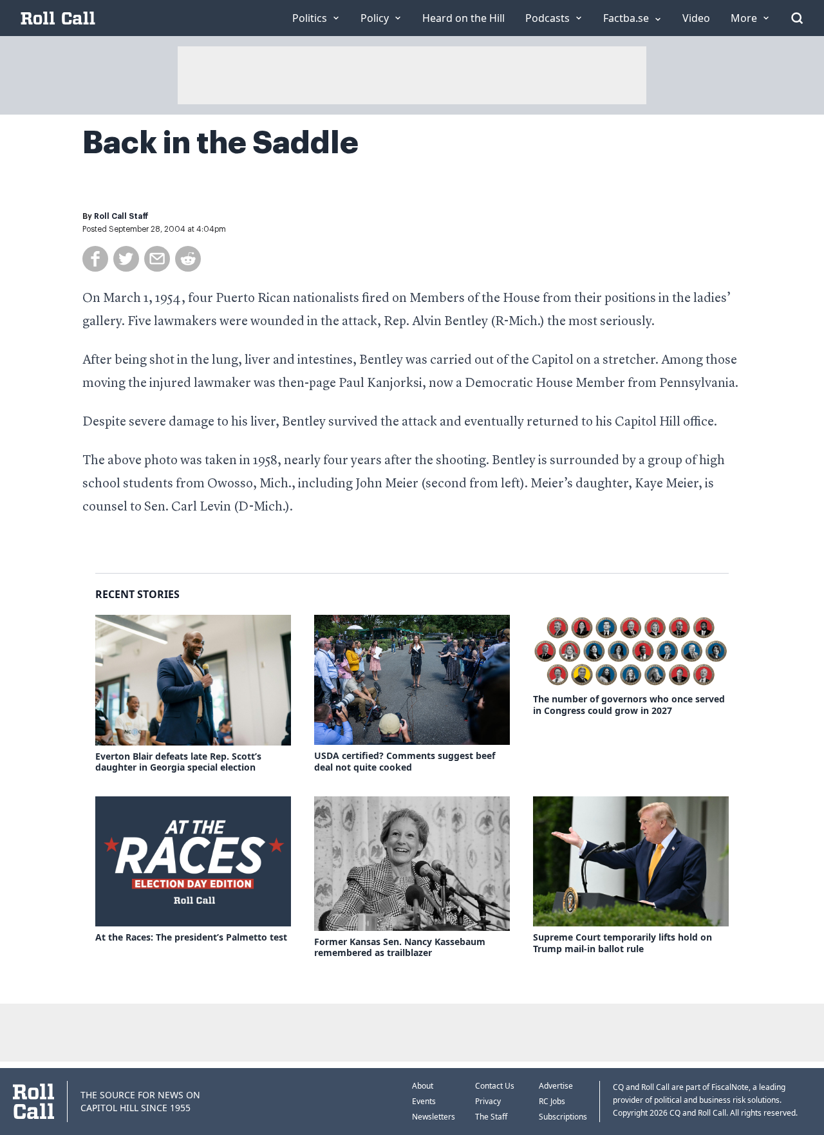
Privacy (488, 1101)
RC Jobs (552, 1101)
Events (424, 1101)
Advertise (556, 1085)
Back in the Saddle (220, 142)
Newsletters (433, 1116)
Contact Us (494, 1085)
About (422, 1085)
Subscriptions (563, 1116)
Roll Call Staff (121, 216)
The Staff (491, 1116)
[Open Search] (797, 18)
